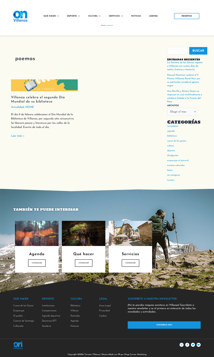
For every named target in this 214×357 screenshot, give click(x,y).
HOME (29, 107)
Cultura (92, 16)
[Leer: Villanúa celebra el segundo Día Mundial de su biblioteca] (44, 85)
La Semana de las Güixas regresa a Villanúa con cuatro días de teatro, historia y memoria (184, 66)
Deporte (72, 16)
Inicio (103, 25)
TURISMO (170, 180)
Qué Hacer (49, 16)
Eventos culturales (176, 165)
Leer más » (18, 135)
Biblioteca (172, 136)
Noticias (136, 16)
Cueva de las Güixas (176, 141)
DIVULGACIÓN (172, 155)
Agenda (153, 16)
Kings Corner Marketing (135, 354)
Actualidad (17, 107)
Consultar (37, 263)
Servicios (114, 16)
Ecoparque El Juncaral (178, 160)
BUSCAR (198, 50)
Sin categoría (173, 175)
